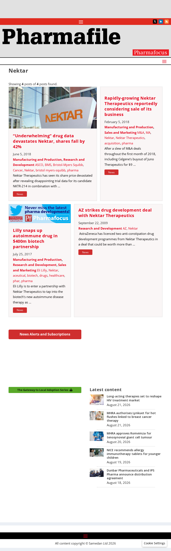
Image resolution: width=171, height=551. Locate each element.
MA (148, 132)
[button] (154, 543)
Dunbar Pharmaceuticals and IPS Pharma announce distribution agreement (130, 474)
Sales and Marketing (120, 132)
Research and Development (35, 265)
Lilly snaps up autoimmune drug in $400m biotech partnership (35, 238)
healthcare (56, 275)
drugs (43, 275)
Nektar (29, 170)
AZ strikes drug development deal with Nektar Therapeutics (115, 212)
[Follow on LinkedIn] (161, 21)
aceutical (19, 275)
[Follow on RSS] (167, 21)
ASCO (39, 165)
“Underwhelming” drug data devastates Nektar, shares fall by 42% (49, 141)
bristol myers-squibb (50, 170)
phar (16, 281)
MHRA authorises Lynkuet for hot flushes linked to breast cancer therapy (131, 417)
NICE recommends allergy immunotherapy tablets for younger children (134, 454)
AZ (125, 228)
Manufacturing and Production (37, 159)
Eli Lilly (42, 270)
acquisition (112, 143)
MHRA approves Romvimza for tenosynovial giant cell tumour (129, 435)
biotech (32, 275)
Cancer (18, 170)
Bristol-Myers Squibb (68, 165)
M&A (140, 132)
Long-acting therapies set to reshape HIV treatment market (134, 398)
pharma (72, 170)
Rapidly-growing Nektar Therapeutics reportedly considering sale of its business (130, 106)
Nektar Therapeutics (130, 138)
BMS (48, 165)
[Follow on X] (155, 21)
